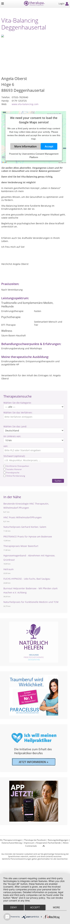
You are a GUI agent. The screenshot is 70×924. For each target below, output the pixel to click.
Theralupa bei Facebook (35, 840)
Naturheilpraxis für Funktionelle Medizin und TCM (30, 602)
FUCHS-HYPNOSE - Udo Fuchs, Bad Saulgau (26, 578)
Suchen (58, 480)
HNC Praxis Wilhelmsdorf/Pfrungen (22, 517)
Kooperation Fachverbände (48, 842)
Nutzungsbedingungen (58, 840)
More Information (25, 146)
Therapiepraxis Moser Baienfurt (20, 546)
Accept (49, 146)
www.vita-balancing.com (25, 104)
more (56, 907)
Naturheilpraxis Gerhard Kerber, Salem (24, 526)
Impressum (29, 842)
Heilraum (8, 569)
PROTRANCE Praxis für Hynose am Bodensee (27, 536)
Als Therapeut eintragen (11, 840)
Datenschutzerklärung (12, 842)
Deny (13, 907)
